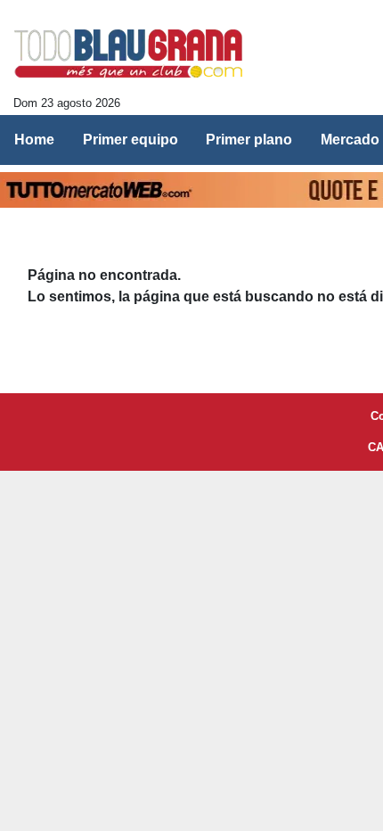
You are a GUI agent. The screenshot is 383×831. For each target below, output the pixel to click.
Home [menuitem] (34, 139)
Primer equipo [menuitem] (130, 139)
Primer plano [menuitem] (249, 139)
